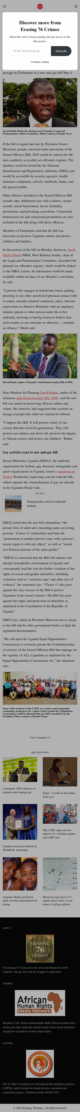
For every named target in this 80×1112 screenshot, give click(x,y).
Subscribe (61, 51)
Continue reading (40, 62)
